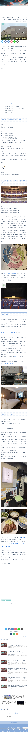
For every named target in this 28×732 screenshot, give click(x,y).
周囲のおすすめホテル (9, 110)
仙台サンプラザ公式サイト (10, 273)
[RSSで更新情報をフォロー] (17, 634)
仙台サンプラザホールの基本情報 (12, 106)
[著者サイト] (11, 634)
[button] (25, 356)
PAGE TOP (14, 722)
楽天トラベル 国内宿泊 (7, 363)
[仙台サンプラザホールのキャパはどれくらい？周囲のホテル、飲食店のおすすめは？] (8, 41)
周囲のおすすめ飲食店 (9, 112)
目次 (12, 104)
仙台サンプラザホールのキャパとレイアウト (14, 108)
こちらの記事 (21, 537)
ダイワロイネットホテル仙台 (8, 332)
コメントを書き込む (14, 713)
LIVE (3, 600)
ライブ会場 (8, 600)
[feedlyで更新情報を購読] (14, 634)
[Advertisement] (14, 10)
